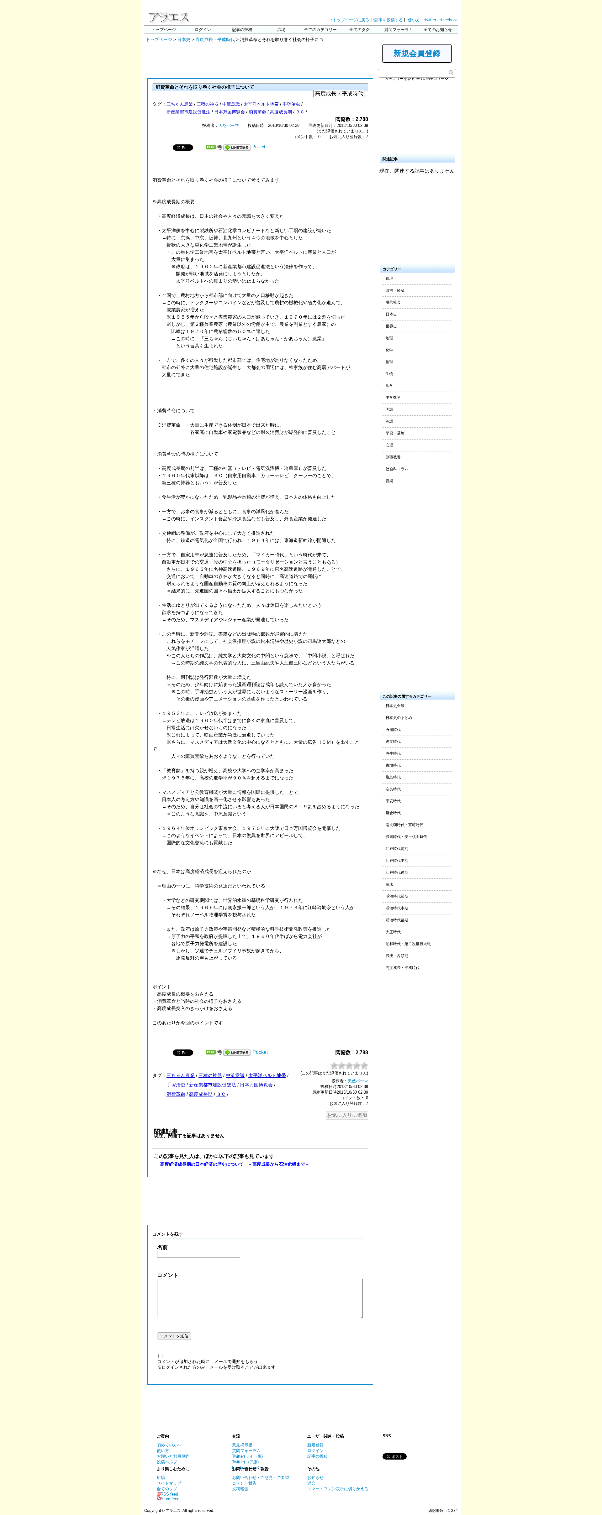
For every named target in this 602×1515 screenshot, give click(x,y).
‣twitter (430, 20)
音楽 (389, 481)
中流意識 (231, 104)
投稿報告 (240, 1488)
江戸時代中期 (397, 860)
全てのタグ (359, 29)
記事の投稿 (242, 29)
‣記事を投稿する (388, 20)
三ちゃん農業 (179, 104)
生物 (389, 374)
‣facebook (449, 20)
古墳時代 (393, 765)
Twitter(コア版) (245, 1462)
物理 (389, 362)
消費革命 (257, 111)
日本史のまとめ (399, 718)
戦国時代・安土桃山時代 (406, 837)
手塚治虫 (291, 104)
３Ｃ (300, 111)
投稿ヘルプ (167, 1462)
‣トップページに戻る (350, 20)
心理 (389, 445)
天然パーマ (229, 125)
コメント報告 (244, 1483)
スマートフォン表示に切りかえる (337, 1488)
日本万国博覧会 (229, 111)
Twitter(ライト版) (247, 1456)
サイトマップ (169, 1483)
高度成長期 (281, 111)
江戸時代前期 (397, 848)
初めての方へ (169, 1445)
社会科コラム (397, 469)
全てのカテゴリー (320, 29)
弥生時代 (393, 753)
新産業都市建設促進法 (188, 111)
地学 (389, 385)
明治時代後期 (397, 920)
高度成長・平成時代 (215, 39)
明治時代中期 (397, 908)
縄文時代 (393, 741)
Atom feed (170, 1499)
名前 (162, 1247)
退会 (311, 1483)
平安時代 (393, 801)
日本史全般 (395, 706)
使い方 (163, 1450)
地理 (389, 338)
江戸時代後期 (397, 872)
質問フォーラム (398, 29)
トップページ (163, 29)
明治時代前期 (397, 896)
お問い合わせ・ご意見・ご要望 (260, 1477)
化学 (389, 350)
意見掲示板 (242, 1445)
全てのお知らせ (438, 29)
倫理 (389, 278)
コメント (167, 1275)
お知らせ (315, 1477)
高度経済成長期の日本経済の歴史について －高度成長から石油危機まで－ (234, 1164)
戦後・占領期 (397, 956)
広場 (281, 29)
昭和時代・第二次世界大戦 (408, 944)
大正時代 (393, 932)
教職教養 (393, 457)
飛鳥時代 (393, 777)
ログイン (203, 29)
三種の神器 (208, 104)
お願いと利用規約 (173, 1456)
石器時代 (393, 729)
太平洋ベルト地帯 (261, 104)
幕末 (389, 884)
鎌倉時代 (393, 813)
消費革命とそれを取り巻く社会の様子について (205, 87)
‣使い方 (413, 20)
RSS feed (169, 1494)
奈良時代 (393, 789)
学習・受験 (395, 433)
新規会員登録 (417, 53)
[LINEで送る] (237, 146)
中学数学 (393, 397)
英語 (389, 421)
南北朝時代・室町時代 (404, 825)
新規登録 (315, 1445)
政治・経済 (395, 290)
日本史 (183, 39)
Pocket (258, 146)
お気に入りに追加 (347, 1115)
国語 (389, 409)
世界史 (391, 326)
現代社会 (393, 302)
